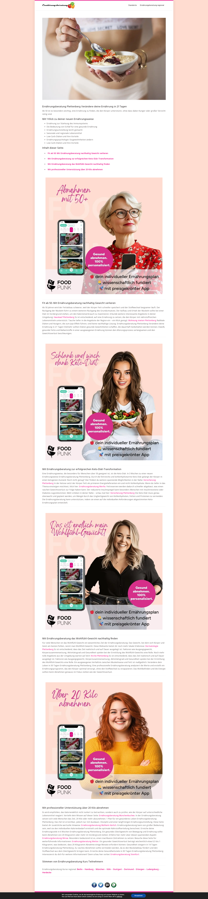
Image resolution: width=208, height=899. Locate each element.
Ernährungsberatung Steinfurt (124, 854)
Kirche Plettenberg (99, 655)
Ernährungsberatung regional (152, 5)
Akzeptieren (138, 896)
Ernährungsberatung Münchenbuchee (117, 815)
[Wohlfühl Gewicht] (104, 571)
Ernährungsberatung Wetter (85, 841)
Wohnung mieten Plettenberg (142, 320)
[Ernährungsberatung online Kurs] (104, 58)
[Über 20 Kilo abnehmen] (104, 740)
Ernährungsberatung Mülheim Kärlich (98, 825)
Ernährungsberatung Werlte (92, 486)
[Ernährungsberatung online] (58, 5)
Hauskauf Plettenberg (64, 317)
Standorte (132, 5)
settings (119, 897)
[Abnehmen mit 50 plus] (104, 235)
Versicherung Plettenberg (122, 493)
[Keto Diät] (104, 401)
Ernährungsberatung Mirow (55, 838)
